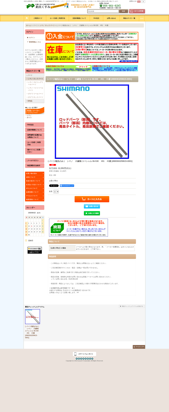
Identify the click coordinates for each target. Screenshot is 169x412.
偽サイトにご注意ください (34, 151)
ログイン (32, 37)
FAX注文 (30, 125)
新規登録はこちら (35, 42)
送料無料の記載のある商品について (34, 136)
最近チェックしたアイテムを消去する (132, 306)
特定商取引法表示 (33, 165)
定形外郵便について (34, 130)
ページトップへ (140, 346)
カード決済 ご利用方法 (34, 143)
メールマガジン (33, 160)
